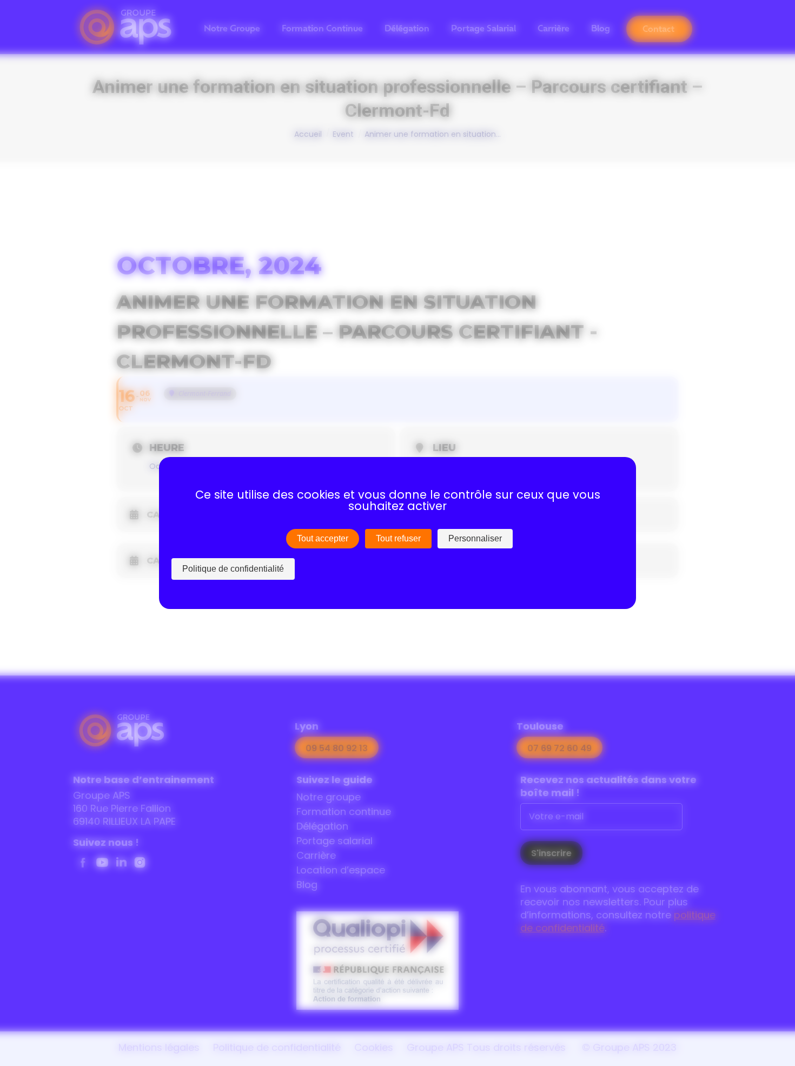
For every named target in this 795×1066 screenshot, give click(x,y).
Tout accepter (322, 538)
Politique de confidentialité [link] (233, 568)
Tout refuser (398, 538)
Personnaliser (475, 538)
